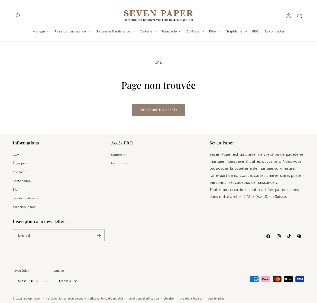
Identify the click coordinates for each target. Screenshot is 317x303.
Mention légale (24, 206)
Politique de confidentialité (106, 298)
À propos (20, 163)
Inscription (119, 163)
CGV (16, 154)
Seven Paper (32, 298)
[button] (18, 15)
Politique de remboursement (64, 298)
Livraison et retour (27, 198)
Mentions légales (191, 298)
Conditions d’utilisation (144, 298)
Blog (16, 189)
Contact (19, 172)
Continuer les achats (159, 109)
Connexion (119, 154)
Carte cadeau (23, 181)
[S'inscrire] (98, 236)
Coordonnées (216, 298)
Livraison (169, 298)
